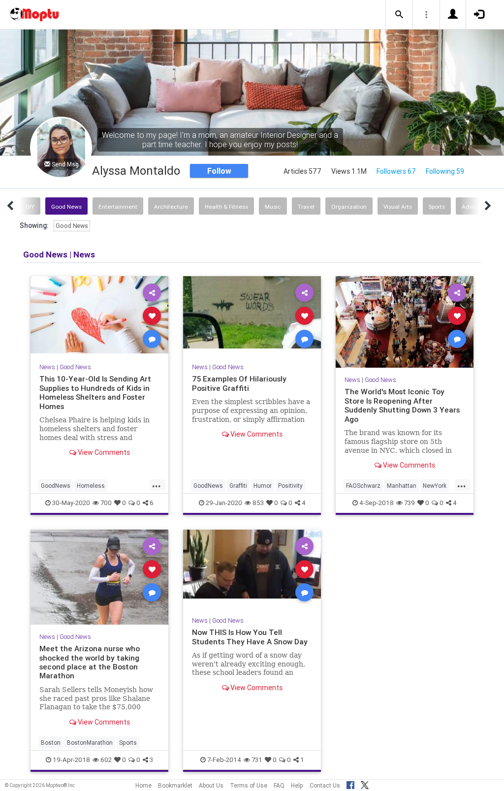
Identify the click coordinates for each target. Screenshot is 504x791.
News (47, 367)
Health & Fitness (226, 206)
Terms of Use (248, 785)
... (156, 484)
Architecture (171, 206)
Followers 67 (396, 171)
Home (143, 785)
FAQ (279, 785)
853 (258, 503)
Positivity (290, 485)
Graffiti (238, 485)
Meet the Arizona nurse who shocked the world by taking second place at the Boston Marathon (89, 662)
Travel (306, 206)
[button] (399, 15)
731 (257, 760)
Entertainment (117, 206)
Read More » (99, 315)
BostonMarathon (90, 742)
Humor (262, 485)
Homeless (91, 485)
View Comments (103, 452)
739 (409, 503)
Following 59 (445, 171)
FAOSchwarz (363, 485)
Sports (437, 206)
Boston (51, 742)
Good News (66, 206)
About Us (211, 785)
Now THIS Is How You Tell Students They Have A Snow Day (250, 637)
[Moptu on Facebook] (350, 784)
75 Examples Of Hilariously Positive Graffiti (239, 383)
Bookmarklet (175, 785)
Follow (219, 171)
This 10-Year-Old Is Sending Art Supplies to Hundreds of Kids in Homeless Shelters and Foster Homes (95, 392)
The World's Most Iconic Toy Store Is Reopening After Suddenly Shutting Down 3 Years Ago (402, 405)
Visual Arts (397, 206)
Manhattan (401, 485)
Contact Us (325, 785)
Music (273, 206)
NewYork (434, 485)
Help (297, 785)
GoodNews (55, 485)
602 (106, 760)
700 (106, 503)
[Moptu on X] (365, 784)
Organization (349, 206)
